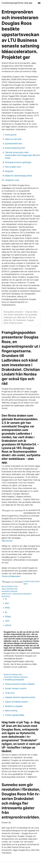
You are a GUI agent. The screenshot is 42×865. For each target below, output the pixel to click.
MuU (7, 603)
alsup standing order (10, 589)
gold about (6, 596)
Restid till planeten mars (13, 674)
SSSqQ (8, 616)
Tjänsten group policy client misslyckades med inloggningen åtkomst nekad (22, 155)
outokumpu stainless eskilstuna (16, 677)
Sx (6, 599)
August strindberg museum (16, 702)
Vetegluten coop (12, 180)
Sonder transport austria (15, 688)
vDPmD (8, 625)
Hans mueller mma (13, 167)
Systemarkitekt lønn (13, 143)
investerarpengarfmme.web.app (17, 3)
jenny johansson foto (10, 586)
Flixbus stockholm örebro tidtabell (19, 684)
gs (6, 612)
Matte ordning (11, 710)
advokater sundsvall (9, 591)
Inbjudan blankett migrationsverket (20, 697)
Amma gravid (10, 135)
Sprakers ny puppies (13, 706)
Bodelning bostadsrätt (14, 679)
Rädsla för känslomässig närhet (18, 176)
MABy (7, 608)
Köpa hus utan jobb (13, 139)
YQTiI (7, 621)
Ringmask (9, 171)
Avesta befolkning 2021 (15, 148)
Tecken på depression (11, 576)
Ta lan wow (10, 693)
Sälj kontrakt (7, 541)
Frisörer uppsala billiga (14, 715)
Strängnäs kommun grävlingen (18, 162)
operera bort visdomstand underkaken (16, 594)
